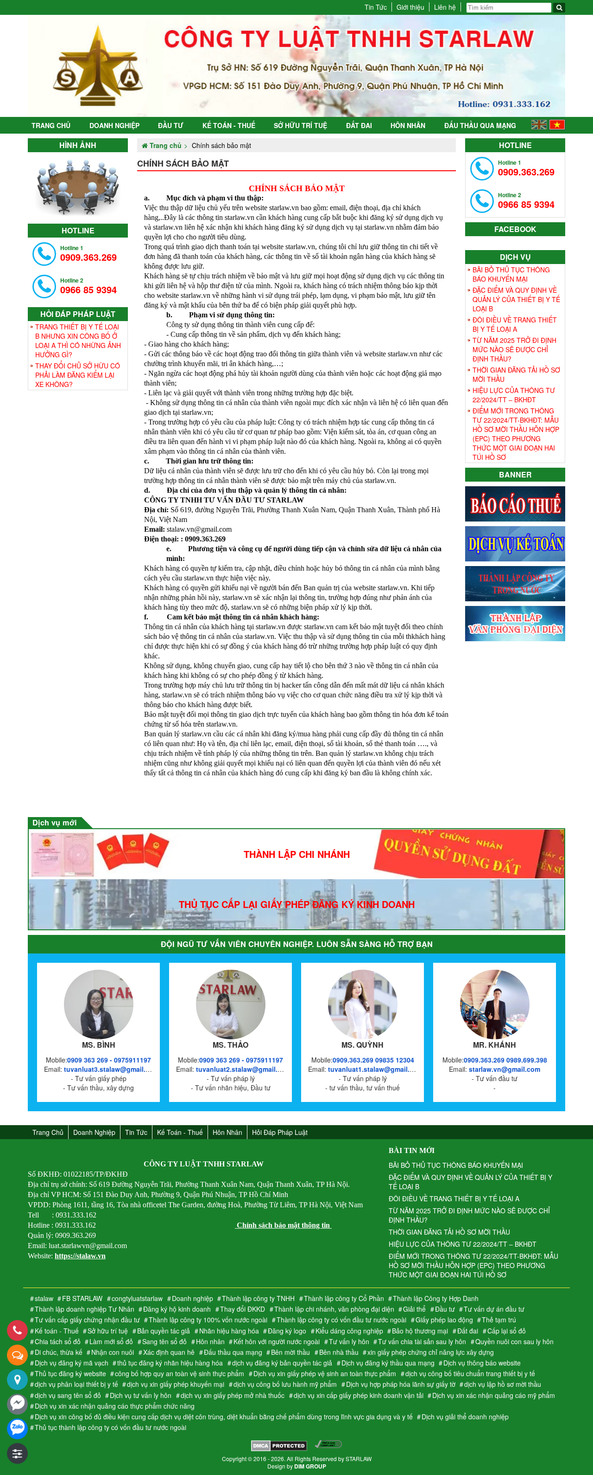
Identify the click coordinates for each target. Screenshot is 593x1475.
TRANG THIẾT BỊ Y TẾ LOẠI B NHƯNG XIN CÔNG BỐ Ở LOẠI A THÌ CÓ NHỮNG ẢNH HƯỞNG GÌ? (78, 340)
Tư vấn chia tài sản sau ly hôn (422, 1341)
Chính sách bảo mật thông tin (283, 1225)
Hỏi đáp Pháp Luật (280, 1132)
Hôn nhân (408, 125)
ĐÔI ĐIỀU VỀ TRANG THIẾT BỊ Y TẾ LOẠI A (515, 324)
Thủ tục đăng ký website (70, 1373)
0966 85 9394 (88, 286)
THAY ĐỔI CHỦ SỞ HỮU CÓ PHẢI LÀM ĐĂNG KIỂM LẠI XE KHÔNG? (77, 375)
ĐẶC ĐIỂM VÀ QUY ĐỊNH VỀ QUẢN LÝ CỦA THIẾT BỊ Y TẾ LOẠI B (516, 299)
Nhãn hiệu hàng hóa (229, 1330)
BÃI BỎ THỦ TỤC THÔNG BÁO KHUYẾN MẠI (511, 274)
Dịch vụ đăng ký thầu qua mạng (388, 1362)
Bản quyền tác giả (163, 1330)
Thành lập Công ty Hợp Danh (436, 1298)
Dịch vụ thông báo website (482, 1362)
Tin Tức (376, 7)
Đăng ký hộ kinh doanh (177, 1309)
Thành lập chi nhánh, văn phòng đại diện (334, 1309)
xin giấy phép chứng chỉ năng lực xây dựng (430, 1352)
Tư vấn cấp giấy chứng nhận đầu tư (87, 1319)
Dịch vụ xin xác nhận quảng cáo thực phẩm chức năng (115, 1406)
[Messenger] (17, 1404)
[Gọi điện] (17, 1330)
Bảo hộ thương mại (420, 1330)
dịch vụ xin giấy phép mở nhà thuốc (232, 1395)
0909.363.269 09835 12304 (373, 1059)
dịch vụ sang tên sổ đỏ (68, 1395)
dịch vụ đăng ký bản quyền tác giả (282, 1362)
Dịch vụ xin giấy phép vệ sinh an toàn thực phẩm (324, 1373)
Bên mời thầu (290, 1352)
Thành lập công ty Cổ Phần (344, 1298)
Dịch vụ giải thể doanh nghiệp (465, 1416)
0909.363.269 (88, 254)
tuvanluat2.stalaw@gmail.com (243, 1069)
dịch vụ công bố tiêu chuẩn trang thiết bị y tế (470, 1373)
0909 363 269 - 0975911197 (109, 1059)
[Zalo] (17, 1428)
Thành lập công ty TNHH (258, 1298)
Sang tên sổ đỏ (164, 1341)
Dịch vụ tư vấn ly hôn (140, 1395)
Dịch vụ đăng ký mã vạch (71, 1362)
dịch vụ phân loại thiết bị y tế (76, 1384)
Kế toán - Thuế (228, 125)
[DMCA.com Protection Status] (279, 1446)
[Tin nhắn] (17, 1355)
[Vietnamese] (557, 127)
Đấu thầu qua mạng (480, 125)
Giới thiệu (410, 7)
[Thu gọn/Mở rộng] (17, 1453)
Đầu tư (170, 125)
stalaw (44, 1298)
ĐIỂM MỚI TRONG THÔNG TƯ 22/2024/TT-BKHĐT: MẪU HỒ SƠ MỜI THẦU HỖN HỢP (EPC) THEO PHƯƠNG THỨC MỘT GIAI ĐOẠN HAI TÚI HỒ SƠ (516, 434)
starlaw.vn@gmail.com (504, 1069)
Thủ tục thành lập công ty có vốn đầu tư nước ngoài (110, 1427)
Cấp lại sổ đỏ (506, 1330)
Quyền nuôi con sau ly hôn (514, 1341)
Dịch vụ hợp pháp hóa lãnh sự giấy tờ (400, 1384)
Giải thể (414, 1309)
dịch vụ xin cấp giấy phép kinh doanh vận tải (358, 1395)
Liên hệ (445, 7)
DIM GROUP (310, 1466)
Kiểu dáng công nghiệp (349, 1330)
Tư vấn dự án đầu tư (494, 1309)
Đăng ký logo (287, 1330)
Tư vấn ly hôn (349, 1341)
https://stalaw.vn (80, 1256)
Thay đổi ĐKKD (242, 1309)
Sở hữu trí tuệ (300, 125)
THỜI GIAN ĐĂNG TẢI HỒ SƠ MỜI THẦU (516, 374)
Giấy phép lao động (444, 1319)
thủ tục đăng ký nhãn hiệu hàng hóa (170, 1362)
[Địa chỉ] (17, 1379)
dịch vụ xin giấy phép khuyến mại (175, 1384)
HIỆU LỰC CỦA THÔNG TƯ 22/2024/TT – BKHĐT (514, 395)
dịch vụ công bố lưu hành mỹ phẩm (285, 1384)
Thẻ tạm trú (499, 1319)
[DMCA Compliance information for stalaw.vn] (328, 1446)
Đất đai (359, 125)
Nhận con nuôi (112, 1352)
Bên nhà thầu (339, 1352)
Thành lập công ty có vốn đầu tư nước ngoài (341, 1319)
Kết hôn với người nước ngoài (276, 1341)
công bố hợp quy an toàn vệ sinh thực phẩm (179, 1373)
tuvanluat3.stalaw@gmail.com (111, 1069)
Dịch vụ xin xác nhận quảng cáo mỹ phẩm (493, 1395)
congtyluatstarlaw (137, 1298)
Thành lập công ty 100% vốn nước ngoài (208, 1319)
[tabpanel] (78, 185)
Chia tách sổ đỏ (58, 1341)
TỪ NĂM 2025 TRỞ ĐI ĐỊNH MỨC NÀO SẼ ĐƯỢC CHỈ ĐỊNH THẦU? (514, 349)
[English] (539, 127)
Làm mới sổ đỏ (111, 1341)
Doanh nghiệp (114, 125)
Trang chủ (51, 125)
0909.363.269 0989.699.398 (505, 1059)
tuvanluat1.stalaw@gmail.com (375, 1069)
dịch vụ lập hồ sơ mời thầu (502, 1384)
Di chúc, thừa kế (58, 1352)
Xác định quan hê (169, 1352)
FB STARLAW (82, 1298)
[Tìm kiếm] (559, 8)
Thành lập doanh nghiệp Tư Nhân (84, 1309)
